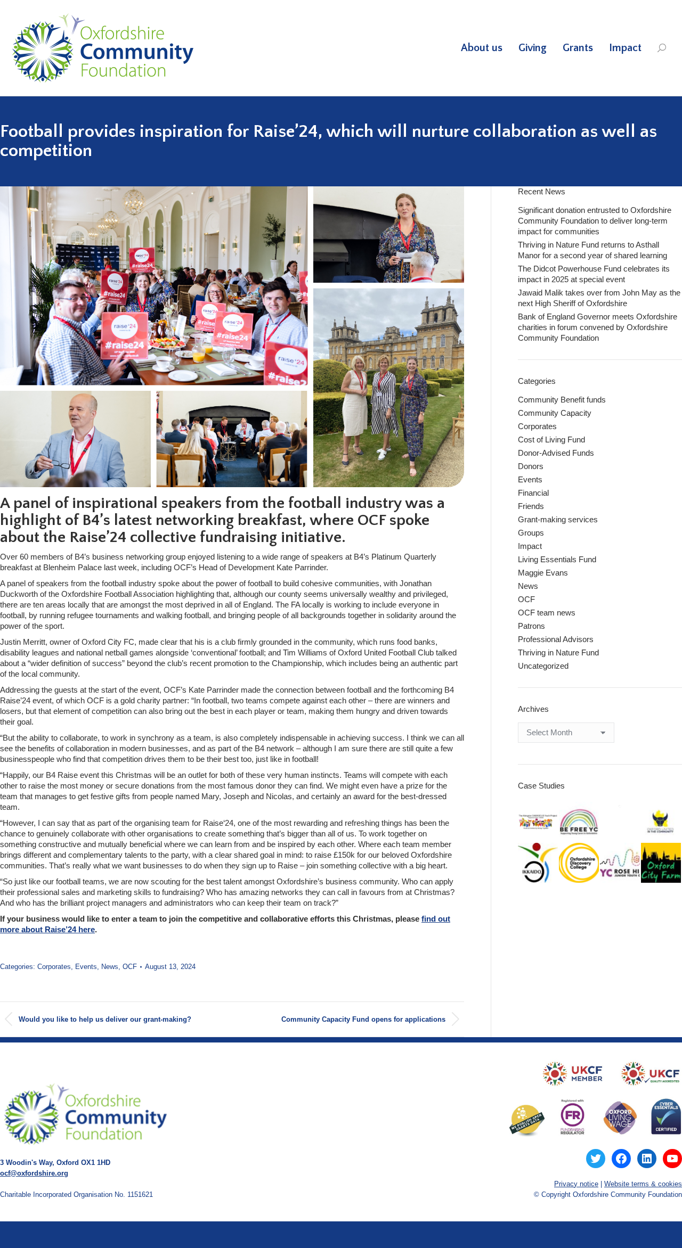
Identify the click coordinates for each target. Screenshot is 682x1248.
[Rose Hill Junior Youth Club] (620, 863)
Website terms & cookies (643, 1184)
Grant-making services (558, 519)
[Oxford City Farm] (661, 863)
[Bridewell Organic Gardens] (620, 806)
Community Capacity (554, 412)
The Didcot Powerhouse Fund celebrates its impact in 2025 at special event (594, 274)
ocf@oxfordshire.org (34, 1173)
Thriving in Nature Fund (558, 652)
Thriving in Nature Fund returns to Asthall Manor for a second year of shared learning (592, 250)
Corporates (54, 967)
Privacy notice (576, 1184)
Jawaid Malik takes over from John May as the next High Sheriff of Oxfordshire (599, 298)
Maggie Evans (543, 572)
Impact (530, 546)
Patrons (531, 625)
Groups (531, 532)
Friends (531, 506)
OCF (130, 967)
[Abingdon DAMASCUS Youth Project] (538, 822)
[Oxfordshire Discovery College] (579, 863)
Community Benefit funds (562, 399)
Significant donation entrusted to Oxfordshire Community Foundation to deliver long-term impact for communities (594, 221)
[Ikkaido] (538, 863)
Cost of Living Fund (551, 439)
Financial (533, 492)
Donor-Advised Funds (556, 452)
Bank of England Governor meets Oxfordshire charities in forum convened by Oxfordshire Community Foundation (597, 327)
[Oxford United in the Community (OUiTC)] (661, 822)
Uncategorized (543, 665)
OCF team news (546, 612)
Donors (530, 466)
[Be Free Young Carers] (579, 822)
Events (86, 967)
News (109, 967)
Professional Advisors (556, 639)
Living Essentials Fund (557, 559)
